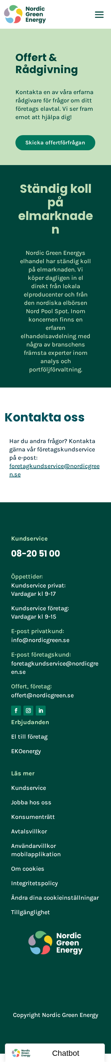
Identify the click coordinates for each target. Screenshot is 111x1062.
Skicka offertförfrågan (55, 142)
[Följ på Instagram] (28, 711)
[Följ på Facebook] (16, 711)
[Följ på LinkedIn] (41, 711)
